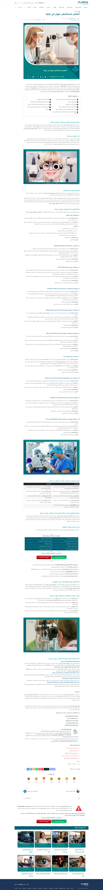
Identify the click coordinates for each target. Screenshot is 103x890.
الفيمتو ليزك (65, 564)
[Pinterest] (40, 3)
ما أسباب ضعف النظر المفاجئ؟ (45, 546)
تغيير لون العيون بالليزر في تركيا (72, 549)
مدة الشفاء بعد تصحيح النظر (72, 543)
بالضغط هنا (82, 815)
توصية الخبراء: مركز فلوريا (71, 104)
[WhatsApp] (37, 3)
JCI (38, 126)
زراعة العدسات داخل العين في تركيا (70, 755)
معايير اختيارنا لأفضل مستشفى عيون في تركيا (66, 99)
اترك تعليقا (27, 798)
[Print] (28, 769)
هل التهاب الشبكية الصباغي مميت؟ (71, 541)
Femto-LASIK (60, 564)
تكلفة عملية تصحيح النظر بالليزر (71, 716)
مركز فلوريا (57, 598)
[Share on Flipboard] (42, 769)
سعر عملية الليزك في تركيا (72, 718)
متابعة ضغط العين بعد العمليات (44, 541)
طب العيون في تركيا (75, 91)
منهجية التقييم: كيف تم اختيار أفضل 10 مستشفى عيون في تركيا (65, 112)
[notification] (21, 7)
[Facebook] (44, 3)
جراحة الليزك (75, 564)
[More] (31, 20)
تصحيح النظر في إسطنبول (73, 546)
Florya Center (21, 806)
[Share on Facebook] (40, 20)
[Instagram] (38, 3)
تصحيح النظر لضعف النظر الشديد (71, 725)
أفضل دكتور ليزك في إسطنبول (72, 720)
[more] (25, 7)
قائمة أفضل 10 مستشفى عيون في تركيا (68, 106)
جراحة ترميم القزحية (73, 750)
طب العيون (76, 11)
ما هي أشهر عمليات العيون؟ (43, 99)
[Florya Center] (83, 3)
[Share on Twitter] (39, 20)
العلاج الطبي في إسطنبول (46, 538)
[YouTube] (41, 3)
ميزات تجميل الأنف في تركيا (72, 538)
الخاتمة (47, 109)
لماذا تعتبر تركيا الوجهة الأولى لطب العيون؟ (39, 102)
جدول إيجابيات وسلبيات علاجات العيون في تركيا (66, 109)
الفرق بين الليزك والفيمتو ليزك (72, 722)
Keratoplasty (69, 571)
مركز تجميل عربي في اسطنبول (45, 549)
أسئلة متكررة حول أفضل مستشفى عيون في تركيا (38, 107)
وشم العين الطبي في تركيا (72, 748)
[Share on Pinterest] (39, 769)
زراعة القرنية (33, 87)
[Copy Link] (33, 20)
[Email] (35, 20)
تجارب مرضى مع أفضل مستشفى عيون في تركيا (38, 104)
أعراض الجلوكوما (48, 543)
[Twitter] (43, 3)
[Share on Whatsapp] (37, 20)
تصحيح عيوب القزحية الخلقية (71, 753)
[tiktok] (15, 884)
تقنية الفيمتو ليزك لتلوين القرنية (71, 758)
